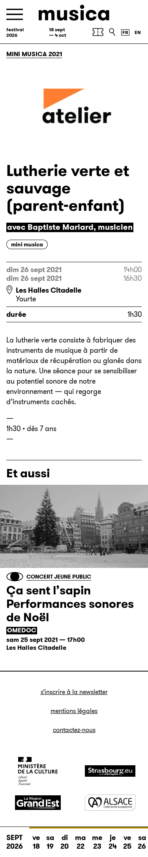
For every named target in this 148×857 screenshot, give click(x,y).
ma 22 (80, 841)
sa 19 (50, 841)
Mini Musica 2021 (34, 54)
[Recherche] (112, 32)
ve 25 (127, 841)
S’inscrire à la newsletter (74, 691)
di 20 (64, 841)
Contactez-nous (74, 729)
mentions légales (74, 710)
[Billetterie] (98, 32)
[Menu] (14, 14)
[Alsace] (110, 803)
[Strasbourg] (110, 771)
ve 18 (36, 841)
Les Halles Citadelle (48, 290)
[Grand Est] (38, 802)
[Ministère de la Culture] (38, 771)
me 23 (97, 841)
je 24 (113, 841)
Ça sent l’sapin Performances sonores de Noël (70, 604)
